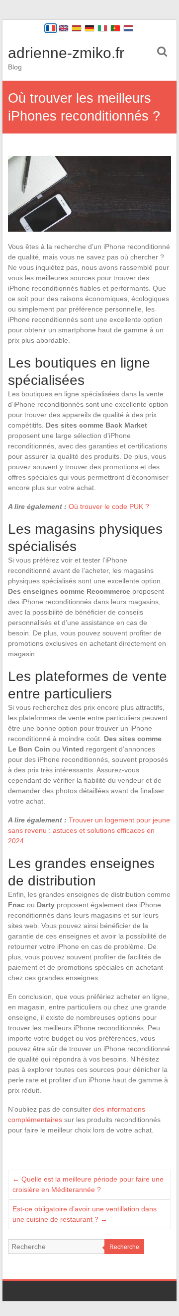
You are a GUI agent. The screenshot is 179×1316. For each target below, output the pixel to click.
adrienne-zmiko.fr (66, 53)
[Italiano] (102, 28)
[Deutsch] (89, 28)
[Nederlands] (128, 28)
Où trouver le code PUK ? (109, 506)
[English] (64, 28)
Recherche (124, 1247)
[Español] (77, 28)
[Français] (51, 28)
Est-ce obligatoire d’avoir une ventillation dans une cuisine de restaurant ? (84, 1214)
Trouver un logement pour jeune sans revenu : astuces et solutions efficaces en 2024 (89, 830)
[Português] (115, 28)
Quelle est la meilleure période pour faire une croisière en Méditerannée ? (88, 1184)
